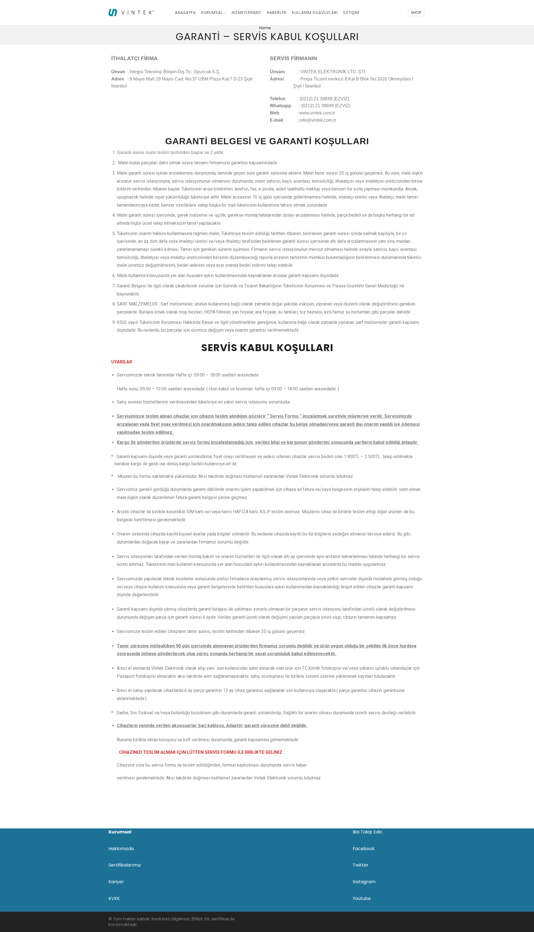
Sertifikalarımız (124, 865)
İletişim (351, 12)
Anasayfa (185, 12)
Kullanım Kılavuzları (315, 12)
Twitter (361, 865)
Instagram (364, 882)
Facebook (364, 848)
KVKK (114, 898)
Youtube (362, 898)
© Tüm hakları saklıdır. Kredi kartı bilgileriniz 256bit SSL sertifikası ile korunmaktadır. (171, 921)
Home (265, 28)
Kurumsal (212, 12)
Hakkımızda (121, 848)
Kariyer (116, 882)
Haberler (276, 12)
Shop (416, 12)
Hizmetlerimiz (246, 12)
